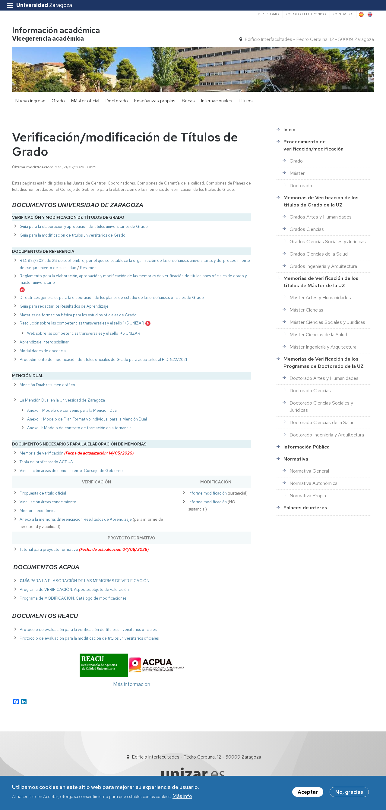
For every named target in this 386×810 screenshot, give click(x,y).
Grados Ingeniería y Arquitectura (323, 266)
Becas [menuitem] (188, 101)
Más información (131, 684)
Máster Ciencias (306, 310)
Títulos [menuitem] (245, 101)
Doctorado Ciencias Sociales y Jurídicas (321, 406)
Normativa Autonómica (313, 483)
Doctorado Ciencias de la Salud (322, 422)
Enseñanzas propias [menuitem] (155, 101)
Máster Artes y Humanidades (320, 297)
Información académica (56, 30)
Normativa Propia (308, 495)
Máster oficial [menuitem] (85, 101)
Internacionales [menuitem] (216, 101)
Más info (182, 796)
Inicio (289, 129)
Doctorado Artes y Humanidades (324, 378)
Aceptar (308, 792)
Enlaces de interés (305, 507)
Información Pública (306, 447)
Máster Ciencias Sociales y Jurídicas (327, 322)
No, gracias (349, 792)
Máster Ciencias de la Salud (318, 334)
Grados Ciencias (307, 229)
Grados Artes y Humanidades (321, 217)
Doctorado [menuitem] (116, 101)
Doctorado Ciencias (310, 390)
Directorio (268, 14)
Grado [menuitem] (58, 101)
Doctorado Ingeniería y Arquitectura (327, 435)
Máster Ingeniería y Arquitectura (323, 347)
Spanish (360, 14)
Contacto (343, 14)
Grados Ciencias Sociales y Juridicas (328, 241)
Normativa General (309, 471)
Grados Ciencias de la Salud (319, 254)
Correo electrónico (306, 14)
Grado (296, 161)
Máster (297, 173)
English (369, 14)
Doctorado (301, 185)
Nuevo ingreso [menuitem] (30, 101)
